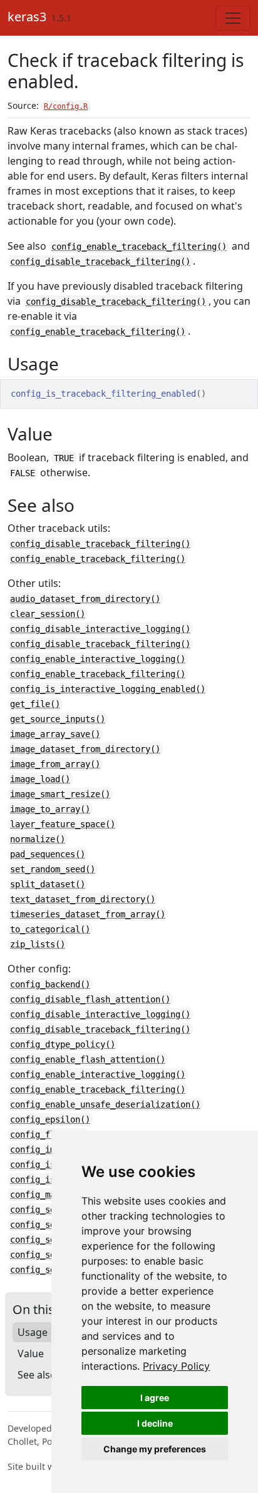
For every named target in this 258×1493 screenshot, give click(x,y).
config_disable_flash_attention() (90, 999)
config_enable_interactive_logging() (97, 659)
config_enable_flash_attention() (87, 1059)
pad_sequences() (47, 854)
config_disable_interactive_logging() (100, 629)
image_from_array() (55, 764)
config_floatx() (47, 1134)
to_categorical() (50, 929)
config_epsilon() (50, 1119)
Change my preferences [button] (154, 1449)
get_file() (35, 704)
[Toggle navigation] (232, 18)
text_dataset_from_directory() (82, 899)
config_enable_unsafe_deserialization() (105, 1104)
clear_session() (47, 614)
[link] (176, 1366)
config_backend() (50, 984)
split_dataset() (47, 884)
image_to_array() (50, 809)
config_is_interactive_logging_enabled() (107, 689)
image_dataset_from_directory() (85, 749)
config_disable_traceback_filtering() (100, 262)
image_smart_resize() (60, 794)
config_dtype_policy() (62, 1044)
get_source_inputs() (57, 719)
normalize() (37, 839)
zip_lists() (37, 944)
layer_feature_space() (62, 824)
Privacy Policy (176, 1366)
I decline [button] (155, 1423)
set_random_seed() (52, 869)
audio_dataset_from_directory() (85, 599)
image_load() (40, 779)
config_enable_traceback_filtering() (139, 247)
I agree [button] (154, 1397)
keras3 (27, 16)
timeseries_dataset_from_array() (87, 914)
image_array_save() (55, 734)
